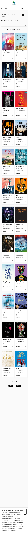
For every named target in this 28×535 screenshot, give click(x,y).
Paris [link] (4, 108)
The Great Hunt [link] (20, 224)
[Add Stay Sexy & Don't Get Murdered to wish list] (13, 347)
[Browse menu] (25, 8)
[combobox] (11, 8)
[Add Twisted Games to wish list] (13, 376)
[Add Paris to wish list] (13, 116)
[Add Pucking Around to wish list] (26, 174)
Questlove (19, 284)
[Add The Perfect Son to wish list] (13, 87)
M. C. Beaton (20, 312)
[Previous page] (9, 382)
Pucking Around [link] (20, 166)
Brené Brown (7, 284)
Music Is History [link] (20, 282)
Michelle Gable (20, 81)
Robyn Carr (6, 168)
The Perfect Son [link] (7, 80)
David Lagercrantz (21, 110)
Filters (3, 25)
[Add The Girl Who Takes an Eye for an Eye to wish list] (26, 116)
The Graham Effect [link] (7, 195)
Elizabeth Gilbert (7, 53)
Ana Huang (6, 370)
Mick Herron (6, 255)
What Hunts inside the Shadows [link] (7, 224)
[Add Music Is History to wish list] (26, 289)
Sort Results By (5, 20)
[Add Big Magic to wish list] (13, 58)
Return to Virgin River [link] (7, 166)
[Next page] (20, 382)
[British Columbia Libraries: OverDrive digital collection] (14, 3)
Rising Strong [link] (6, 282)
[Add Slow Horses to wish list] (13, 260)
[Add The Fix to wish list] (26, 376)
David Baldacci (20, 370)
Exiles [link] (17, 137)
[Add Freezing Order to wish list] (13, 318)
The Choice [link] (19, 253)
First (11, 385)
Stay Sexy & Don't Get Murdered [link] (7, 339)
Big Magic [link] (5, 51)
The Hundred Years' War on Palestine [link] (20, 51)
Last (18, 385)
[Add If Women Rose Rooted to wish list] (26, 347)
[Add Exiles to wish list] (26, 145)
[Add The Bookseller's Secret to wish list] (26, 87)
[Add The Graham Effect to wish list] (13, 202)
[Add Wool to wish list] (26, 202)
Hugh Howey (20, 197)
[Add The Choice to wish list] (26, 260)
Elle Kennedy (7, 197)
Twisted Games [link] (7, 368)
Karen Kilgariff (7, 341)
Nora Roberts (20, 255)
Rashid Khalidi (20, 53)
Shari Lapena (7, 139)
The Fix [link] (18, 368)
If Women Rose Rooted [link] (20, 339)
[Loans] (22, 9)
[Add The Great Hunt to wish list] (26, 231)
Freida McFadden (8, 81)
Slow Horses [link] (6, 253)
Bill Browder (6, 312)
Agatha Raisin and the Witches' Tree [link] (20, 311)
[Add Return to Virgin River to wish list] (13, 174)
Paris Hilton (6, 110)
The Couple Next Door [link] (7, 137)
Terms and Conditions (8, 512)
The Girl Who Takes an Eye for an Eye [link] (20, 108)
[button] (23, 15)
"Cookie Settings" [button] (12, 524)
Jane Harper (19, 139)
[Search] (2, 8)
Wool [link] (17, 195)
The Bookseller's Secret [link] (20, 80)
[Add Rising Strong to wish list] (13, 289)
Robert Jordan (20, 226)
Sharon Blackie (20, 341)
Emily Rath (19, 168)
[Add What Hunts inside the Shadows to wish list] (13, 231)
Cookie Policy (13, 530)
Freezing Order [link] (6, 311)
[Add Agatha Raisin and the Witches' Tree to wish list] (26, 318)
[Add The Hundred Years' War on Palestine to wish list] (26, 58)
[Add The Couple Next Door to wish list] (13, 145)
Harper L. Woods (7, 226)
